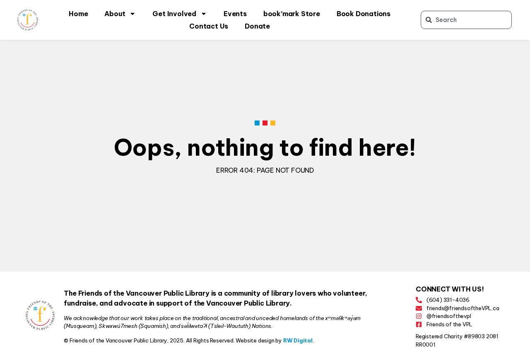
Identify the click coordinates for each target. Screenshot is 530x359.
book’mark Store (291, 14)
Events (235, 14)
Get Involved (174, 14)
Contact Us (208, 26)
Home (78, 14)
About (114, 14)
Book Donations (363, 14)
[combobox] (466, 20)
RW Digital (298, 340)
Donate (257, 26)
